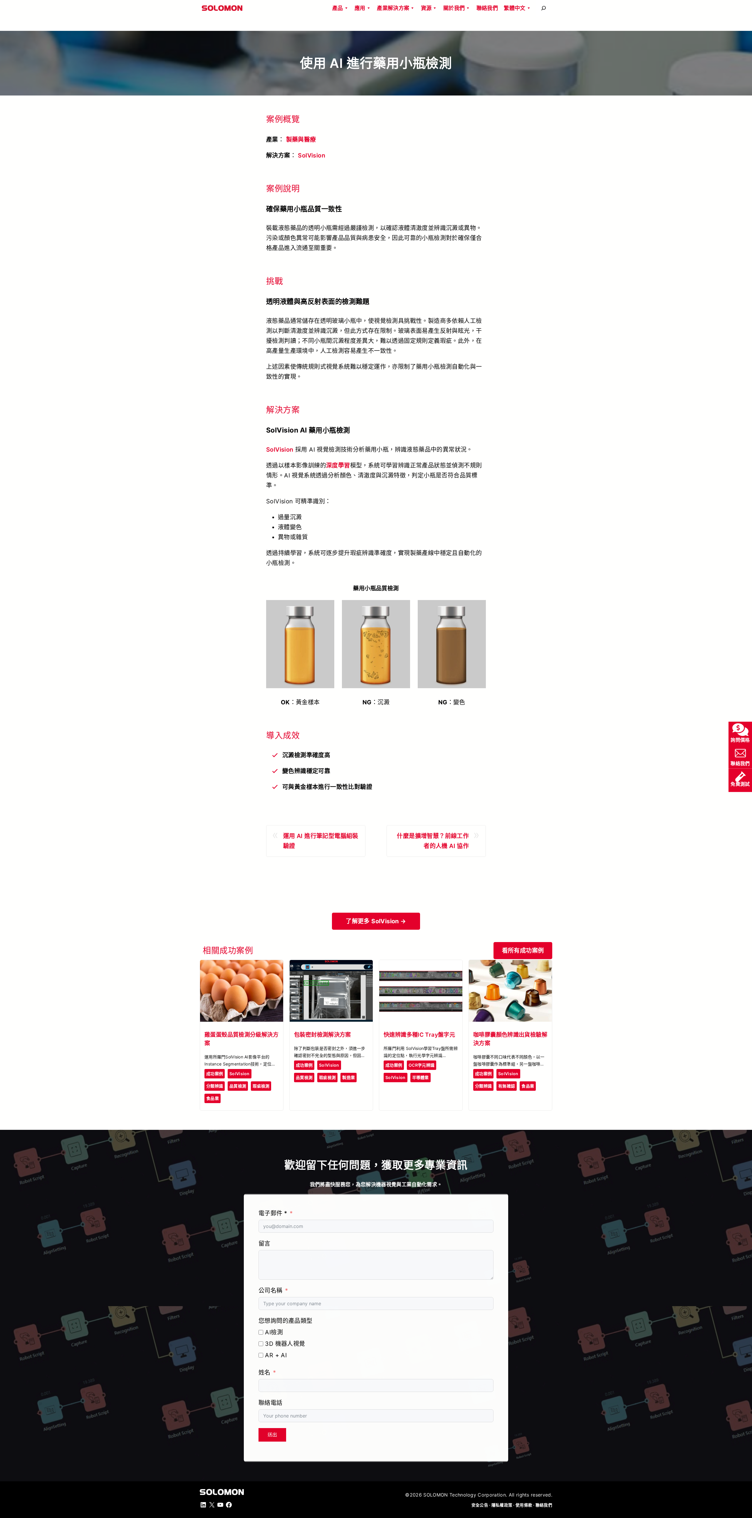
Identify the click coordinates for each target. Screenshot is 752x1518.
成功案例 (214, 1073)
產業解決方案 (393, 8)
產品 (337, 8)
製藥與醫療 (301, 139)
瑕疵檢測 (261, 1085)
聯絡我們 (487, 8)
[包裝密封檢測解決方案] (331, 965)
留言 (264, 1243)
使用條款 (524, 1505)
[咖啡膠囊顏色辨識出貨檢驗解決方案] (510, 965)
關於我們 (454, 8)
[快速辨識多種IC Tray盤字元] (420, 965)
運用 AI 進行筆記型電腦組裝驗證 (320, 841)
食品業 (212, 1098)
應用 (360, 8)
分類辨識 (214, 1085)
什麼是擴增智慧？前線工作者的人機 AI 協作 (433, 841)
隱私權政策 (501, 1505)
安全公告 (479, 1505)
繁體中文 (514, 8)
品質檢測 (237, 1085)
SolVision (311, 155)
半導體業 (420, 1077)
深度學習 (338, 465)
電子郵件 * (272, 1213)
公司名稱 (270, 1290)
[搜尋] (544, 8)
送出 (272, 1434)
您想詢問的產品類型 (285, 1320)
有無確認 (506, 1085)
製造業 (348, 1077)
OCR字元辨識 (421, 1065)
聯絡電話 (270, 1402)
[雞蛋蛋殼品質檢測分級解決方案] (241, 965)
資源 (426, 8)
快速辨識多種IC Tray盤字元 (419, 1034)
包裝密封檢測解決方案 (322, 1034)
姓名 (264, 1372)
